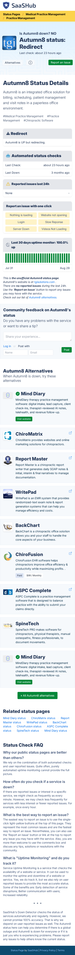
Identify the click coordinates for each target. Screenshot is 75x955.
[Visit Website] (70, 433)
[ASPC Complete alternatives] (7, 592)
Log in (7, 346)
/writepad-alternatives (17, 488)
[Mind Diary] (7, 395)
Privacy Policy (48, 950)
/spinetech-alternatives (18, 619)
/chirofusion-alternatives (19, 550)
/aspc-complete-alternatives (21, 586)
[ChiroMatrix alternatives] (7, 435)
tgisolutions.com (44, 282)
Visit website (24, 418)
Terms (61, 950)
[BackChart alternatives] (7, 527)
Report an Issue (60, 62)
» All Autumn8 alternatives (37, 695)
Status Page (17, 950)
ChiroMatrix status (43, 718)
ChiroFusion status (29, 726)
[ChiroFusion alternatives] (7, 556)
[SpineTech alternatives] (7, 625)
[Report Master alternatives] (7, 460)
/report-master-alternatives (20, 454)
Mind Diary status (14, 718)
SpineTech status (28, 730)
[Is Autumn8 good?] (30, 63)
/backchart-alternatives (18, 521)
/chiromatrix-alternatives (19, 430)
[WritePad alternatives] (7, 493)
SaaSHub (33, 950)
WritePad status (37, 722)
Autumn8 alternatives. (43, 297)
